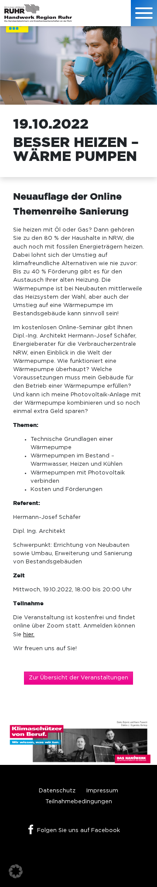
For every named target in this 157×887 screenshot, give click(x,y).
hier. (28, 635)
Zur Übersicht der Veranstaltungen (78, 678)
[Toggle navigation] (144, 13)
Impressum (102, 791)
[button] (15, 871)
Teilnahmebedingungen (78, 802)
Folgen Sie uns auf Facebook (78, 830)
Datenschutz (57, 791)
